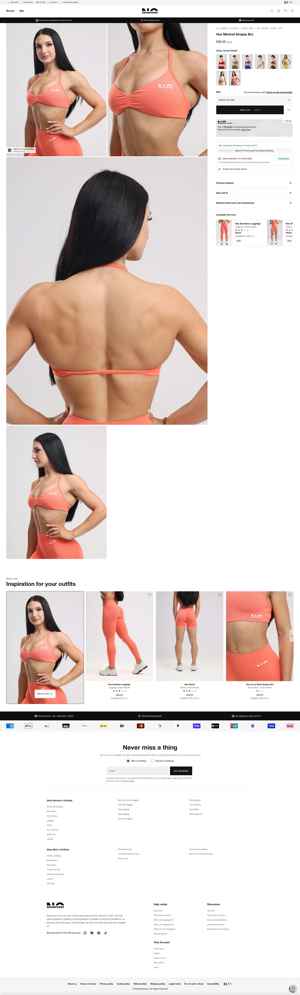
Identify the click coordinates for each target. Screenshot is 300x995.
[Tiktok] (105, 933)
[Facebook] (91, 933)
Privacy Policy (128, 781)
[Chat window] (288, 109)
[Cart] (292, 11)
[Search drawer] (272, 11)
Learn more (245, 130)
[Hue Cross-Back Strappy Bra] (260, 636)
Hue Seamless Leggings (248, 223)
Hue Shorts (189, 684)
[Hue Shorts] (275, 233)
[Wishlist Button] (285, 11)
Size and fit (222, 193)
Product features (225, 183)
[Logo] (150, 11)
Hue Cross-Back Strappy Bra (259, 684)
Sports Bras (248, 28)
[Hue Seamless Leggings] (224, 233)
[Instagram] (85, 933)
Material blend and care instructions (235, 203)
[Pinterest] (98, 933)
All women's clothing (227, 28)
